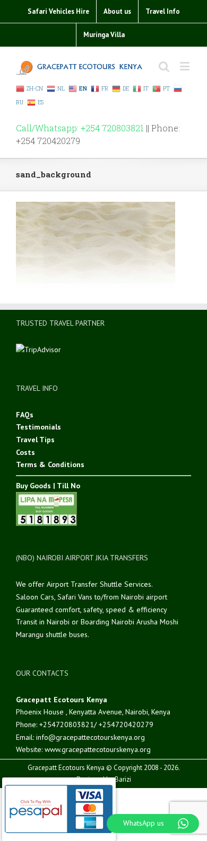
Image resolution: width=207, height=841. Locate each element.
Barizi (123, 779)
